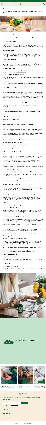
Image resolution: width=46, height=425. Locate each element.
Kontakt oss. (36, 251)
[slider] (9, 377)
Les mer (9, 381)
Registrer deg (24, 402)
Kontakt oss (8, 342)
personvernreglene (14, 405)
